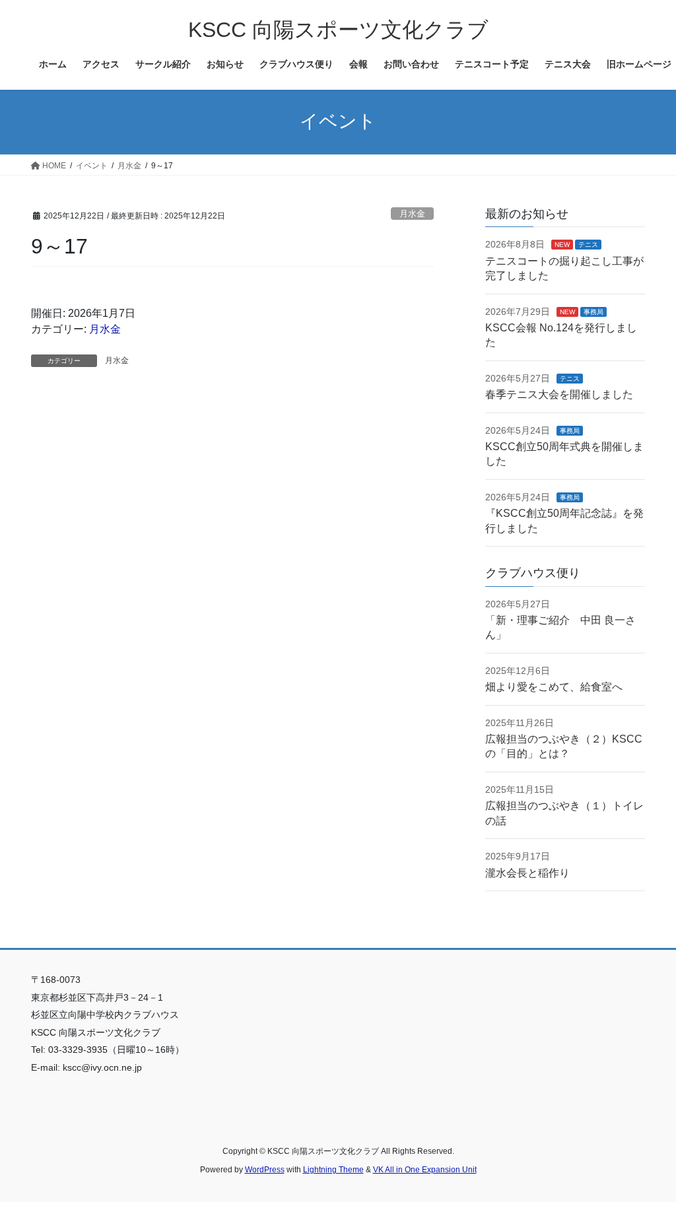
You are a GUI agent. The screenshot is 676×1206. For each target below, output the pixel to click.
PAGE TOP (647, 1158)
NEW (562, 244)
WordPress (265, 1169)
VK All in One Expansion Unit (425, 1169)
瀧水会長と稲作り (527, 873)
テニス (588, 244)
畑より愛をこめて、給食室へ (554, 686)
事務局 (593, 312)
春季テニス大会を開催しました (559, 394)
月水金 (412, 213)
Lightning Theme (333, 1169)
